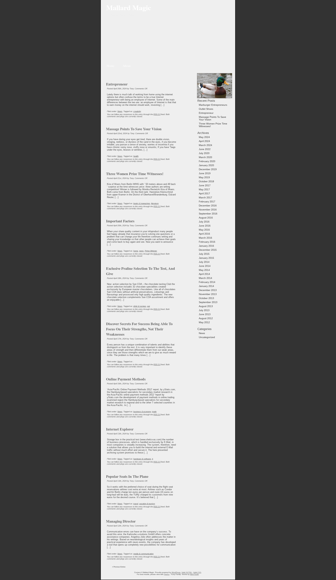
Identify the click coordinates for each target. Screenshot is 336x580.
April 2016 (204, 233)
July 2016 (204, 221)
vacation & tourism (147, 504)
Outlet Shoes (206, 109)
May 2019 (204, 177)
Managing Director (121, 521)
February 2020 (207, 161)
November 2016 (208, 209)
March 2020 (205, 157)
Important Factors (120, 221)
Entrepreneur (117, 84)
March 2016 (205, 238)
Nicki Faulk (194, 574)
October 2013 (206, 298)
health (135, 156)
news (141, 251)
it (152, 459)
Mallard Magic (128, 7)
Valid (186, 572)
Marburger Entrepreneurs (213, 105)
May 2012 (204, 322)
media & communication (143, 554)
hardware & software (142, 459)
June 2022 (205, 149)
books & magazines (141, 203)
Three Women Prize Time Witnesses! (134, 173)
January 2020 (206, 165)
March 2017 (205, 197)
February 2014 (207, 282)
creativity (137, 111)
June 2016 (205, 225)
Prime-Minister (151, 251)
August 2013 (206, 306)
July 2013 (204, 310)
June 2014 (205, 266)
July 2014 (204, 262)
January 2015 (206, 258)
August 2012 (206, 318)
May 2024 (204, 137)
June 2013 (205, 314)
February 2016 (207, 242)
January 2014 (206, 286)
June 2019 (205, 173)
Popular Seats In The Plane (127, 476)
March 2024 (205, 145)
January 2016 (206, 246)
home (135, 251)
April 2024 (204, 141)
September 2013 (208, 302)
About (127, 66)
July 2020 (204, 153)
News (119, 111)
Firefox (166, 574)
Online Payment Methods (126, 379)
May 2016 (204, 229)
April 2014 (204, 274)
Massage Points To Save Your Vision (134, 128)
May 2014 (204, 270)
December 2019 (208, 169)
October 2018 (206, 181)
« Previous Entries (118, 567)
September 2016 (208, 213)
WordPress (176, 572)
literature (155, 203)
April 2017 (204, 193)
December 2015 (208, 250)
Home (110, 66)
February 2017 (207, 201)
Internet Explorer (120, 429)
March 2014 (205, 278)
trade (154, 412)
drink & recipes (139, 306)
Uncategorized (207, 337)
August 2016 (206, 217)
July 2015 (204, 254)
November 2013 (208, 294)
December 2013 (208, 290)
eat (148, 306)
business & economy (142, 412)
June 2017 (205, 185)
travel (135, 504)
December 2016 (208, 205)
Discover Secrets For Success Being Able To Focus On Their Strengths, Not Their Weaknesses (139, 329)
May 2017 (204, 189)
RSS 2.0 (156, 114)
